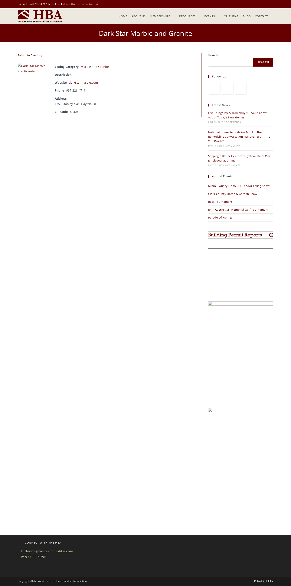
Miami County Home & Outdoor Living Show (238, 186)
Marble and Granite (95, 67)
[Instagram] (240, 89)
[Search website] (273, 16)
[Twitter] (214, 89)
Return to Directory (30, 55)
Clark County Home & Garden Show (232, 194)
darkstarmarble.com (83, 82)
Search (213, 55)
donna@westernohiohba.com (80, 4)
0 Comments (233, 122)
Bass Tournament (220, 202)
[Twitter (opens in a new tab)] (262, 4)
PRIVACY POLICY (263, 581)
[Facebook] (227, 89)
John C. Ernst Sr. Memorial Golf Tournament (238, 209)
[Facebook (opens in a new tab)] (267, 4)
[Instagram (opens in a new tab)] (271, 4)
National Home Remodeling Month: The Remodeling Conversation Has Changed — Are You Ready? (239, 136)
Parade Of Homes (220, 217)
